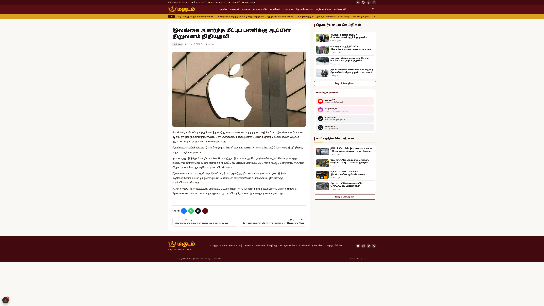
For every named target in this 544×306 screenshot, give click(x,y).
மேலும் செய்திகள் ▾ (345, 83)
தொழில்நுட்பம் (304, 9)
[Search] (373, 9)
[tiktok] (368, 2)
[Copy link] (205, 211)
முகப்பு (223, 9)
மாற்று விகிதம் (334, 246)
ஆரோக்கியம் (323, 9)
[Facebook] (184, 211)
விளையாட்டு (260, 9)
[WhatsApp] (191, 211)
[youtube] (358, 2)
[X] (198, 211)
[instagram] (363, 2)
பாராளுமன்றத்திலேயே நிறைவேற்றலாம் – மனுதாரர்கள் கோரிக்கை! (235, 17)
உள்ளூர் (234, 9)
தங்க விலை (318, 246)
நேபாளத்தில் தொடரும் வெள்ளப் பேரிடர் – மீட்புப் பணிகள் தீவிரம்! (313, 17)
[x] (374, 2)
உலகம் (246, 9)
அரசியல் (275, 9)
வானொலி (340, 9)
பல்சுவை (288, 9)
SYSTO (365, 259)
